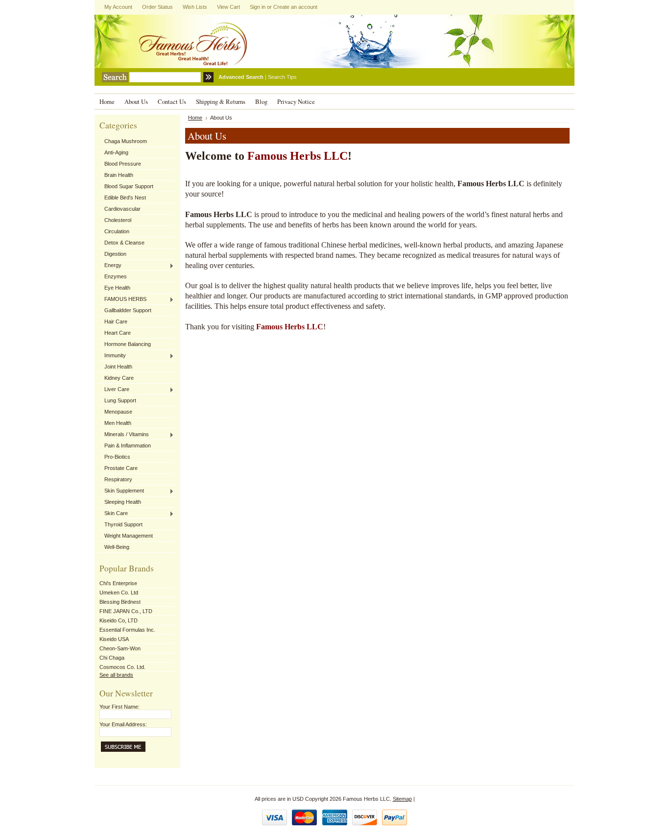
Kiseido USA (114, 639)
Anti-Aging (116, 152)
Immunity (112, 355)
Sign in (257, 7)
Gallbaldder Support (127, 310)
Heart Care (117, 333)
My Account (118, 7)
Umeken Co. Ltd (118, 592)
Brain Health (118, 175)
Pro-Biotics (117, 457)
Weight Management (128, 536)
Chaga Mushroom (125, 141)
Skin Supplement (121, 491)
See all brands (116, 675)
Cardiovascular (122, 209)
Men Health (117, 423)
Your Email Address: (123, 724)
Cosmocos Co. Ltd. (122, 667)
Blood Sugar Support (128, 186)
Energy (110, 265)
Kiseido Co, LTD (118, 620)
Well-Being (116, 547)
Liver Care (114, 389)
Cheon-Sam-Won (120, 648)
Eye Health (117, 288)
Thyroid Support (123, 524)
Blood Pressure (122, 164)
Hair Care (115, 321)
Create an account (295, 7)
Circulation (116, 231)
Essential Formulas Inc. (127, 630)
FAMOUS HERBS (122, 299)
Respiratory (118, 479)
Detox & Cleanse (124, 243)
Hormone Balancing (127, 344)
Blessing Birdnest (120, 602)
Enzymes (115, 276)
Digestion (115, 254)
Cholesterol (117, 220)
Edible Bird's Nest (125, 197)
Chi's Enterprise (118, 583)
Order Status (157, 7)
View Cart (228, 7)
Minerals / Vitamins (124, 434)
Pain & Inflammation (127, 445)
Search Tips (282, 77)
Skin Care (113, 513)
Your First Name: (119, 707)
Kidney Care (119, 378)
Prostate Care (121, 468)
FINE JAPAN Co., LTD (125, 611)
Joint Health (118, 367)
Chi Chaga (111, 658)
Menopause (118, 412)
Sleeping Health (122, 502)
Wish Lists (195, 7)
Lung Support (120, 400)
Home (195, 118)
